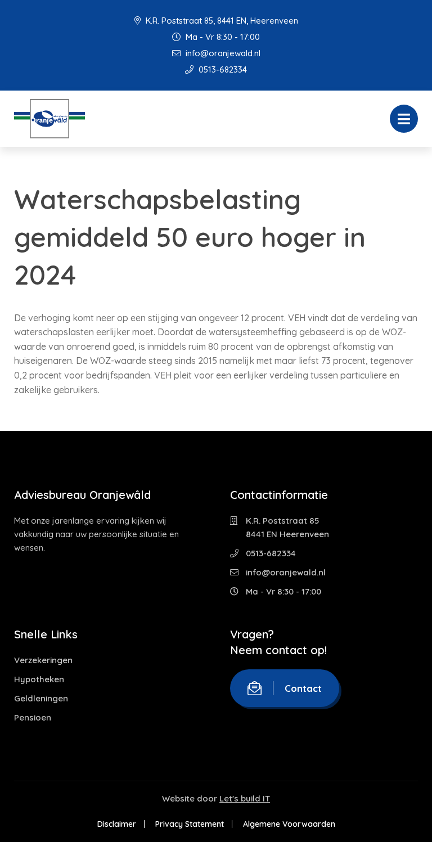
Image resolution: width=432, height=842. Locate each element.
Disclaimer (116, 824)
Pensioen (32, 717)
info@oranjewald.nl (221, 53)
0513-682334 (221, 69)
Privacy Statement (189, 824)
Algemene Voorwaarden (289, 824)
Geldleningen (41, 698)
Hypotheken (39, 679)
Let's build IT (244, 798)
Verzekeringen (43, 660)
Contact (303, 688)
